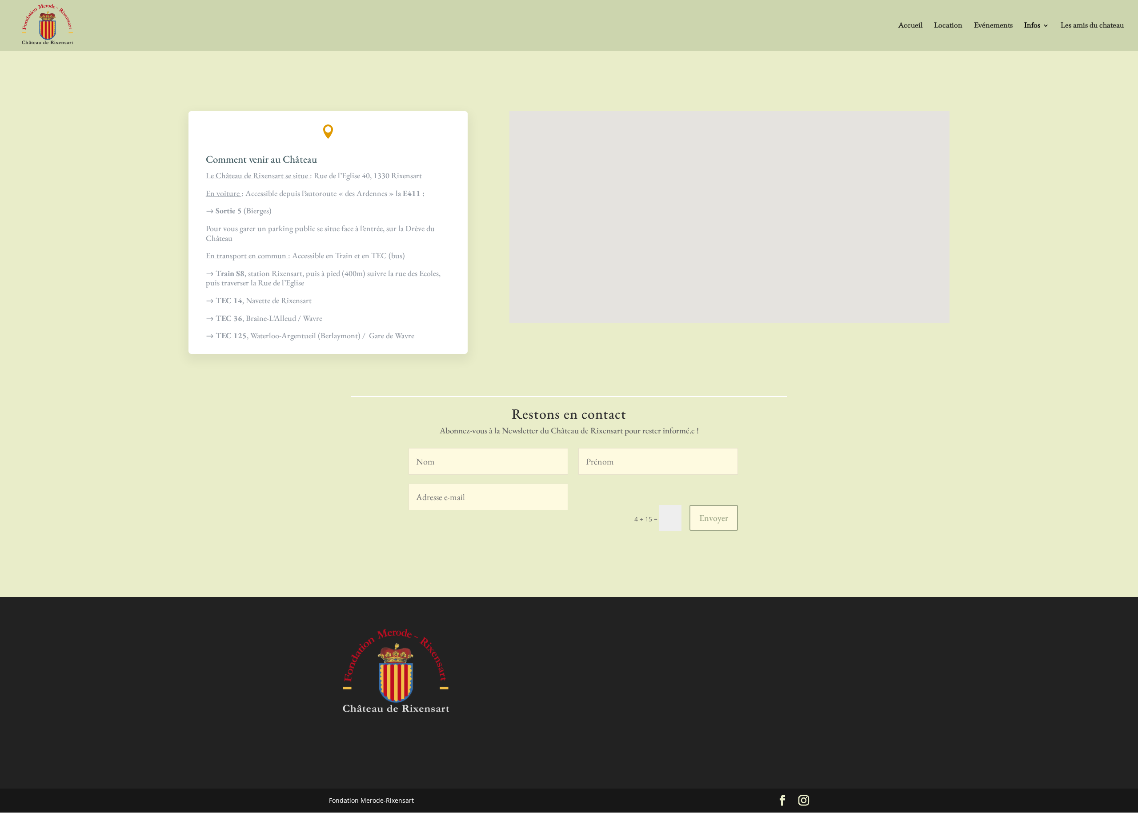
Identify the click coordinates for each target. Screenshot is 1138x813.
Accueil (910, 26)
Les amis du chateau (1092, 26)
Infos (1032, 26)
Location (948, 26)
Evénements (993, 26)
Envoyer (713, 518)
